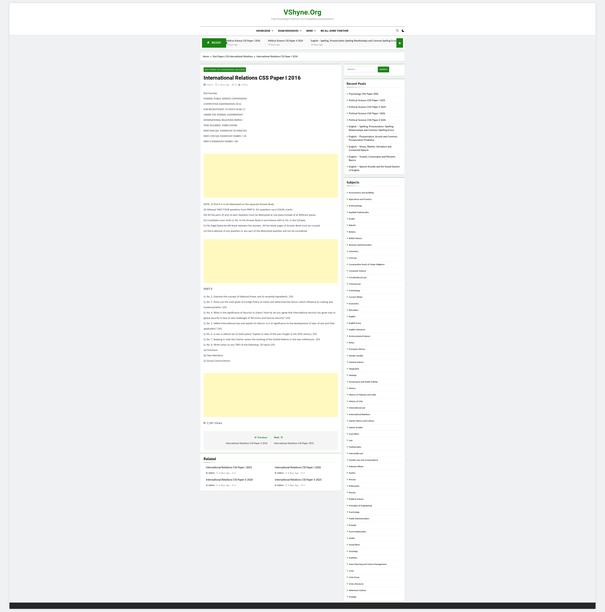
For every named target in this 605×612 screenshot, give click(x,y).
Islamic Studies (356, 427)
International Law (357, 408)
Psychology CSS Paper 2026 (363, 94)
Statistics (353, 558)
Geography (354, 369)
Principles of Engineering (360, 506)
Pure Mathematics (357, 532)
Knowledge (263, 30)
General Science (356, 362)
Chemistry (353, 251)
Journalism (354, 434)
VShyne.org (302, 12)
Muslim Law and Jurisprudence (363, 460)
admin (210, 84)
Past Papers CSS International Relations (225, 69)
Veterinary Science (357, 590)
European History (357, 349)
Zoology (352, 597)
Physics (352, 493)
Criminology (354, 291)
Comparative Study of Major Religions (367, 264)
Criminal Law (355, 284)
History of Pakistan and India (362, 395)
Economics (354, 304)
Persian (352, 480)
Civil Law (353, 258)
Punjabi (352, 525)
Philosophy (354, 486)
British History (355, 238)
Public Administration (359, 519)
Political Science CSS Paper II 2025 (367, 107)
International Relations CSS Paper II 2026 (229, 480)
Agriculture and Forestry (360, 199)
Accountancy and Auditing (361, 193)
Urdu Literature (356, 584)
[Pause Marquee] (399, 43)
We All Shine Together (335, 30)
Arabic (352, 219)
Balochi (352, 225)
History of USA (356, 401)
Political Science (356, 499)
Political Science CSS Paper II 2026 (249, 41)
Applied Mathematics (359, 212)
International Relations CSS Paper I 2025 (229, 467)
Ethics (351, 343)
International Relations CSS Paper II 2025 (298, 480)
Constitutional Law (357, 277)
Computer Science (357, 271)
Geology (353, 375)
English (352, 317)
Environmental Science (359, 336)
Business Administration (360, 245)
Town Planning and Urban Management (367, 564)
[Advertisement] (271, 176)
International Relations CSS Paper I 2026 (298, 467)
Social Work (354, 545)
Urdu (351, 571)
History (352, 388)
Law (351, 440)
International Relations (359, 414)
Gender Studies (356, 356)
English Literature (357, 330)
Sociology (353, 551)
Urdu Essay (354, 577)
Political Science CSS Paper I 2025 (367, 100)
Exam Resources (288, 30)
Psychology (354, 512)
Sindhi (352, 538)
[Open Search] (397, 30)
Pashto (352, 473)
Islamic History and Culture (361, 421)
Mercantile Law (356, 453)
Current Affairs (356, 297)
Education (353, 310)
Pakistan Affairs (356, 466)
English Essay (355, 323)
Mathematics (355, 447)
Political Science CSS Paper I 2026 (367, 113)
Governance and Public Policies (363, 382)
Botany (352, 232)
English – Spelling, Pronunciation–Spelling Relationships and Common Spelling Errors (318, 41)
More (309, 30)
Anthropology (355, 206)
